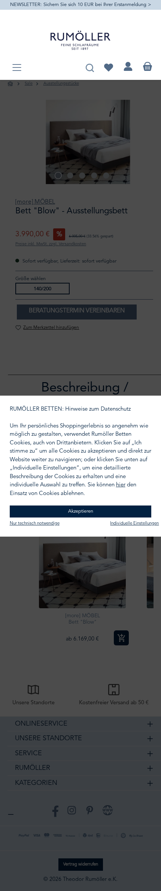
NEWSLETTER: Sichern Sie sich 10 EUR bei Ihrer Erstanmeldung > (80, 4)
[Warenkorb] (147, 66)
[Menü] (17, 68)
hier (120, 485)
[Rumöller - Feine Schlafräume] (80, 40)
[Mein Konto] (128, 66)
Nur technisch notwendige (35, 523)
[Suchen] (89, 66)
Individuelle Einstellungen (134, 523)
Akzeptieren (80, 511)
